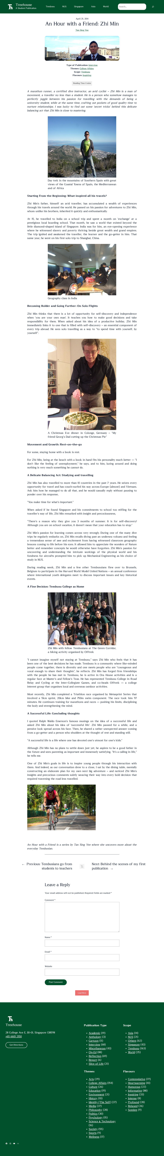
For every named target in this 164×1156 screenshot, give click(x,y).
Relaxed (133, 1106)
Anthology (95, 1037)
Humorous (134, 1087)
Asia (130, 1033)
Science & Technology (102, 1121)
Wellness (94, 1136)
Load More (82, 993)
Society (93, 1129)
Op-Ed (93, 1052)
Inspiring (87, 75)
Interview (93, 65)
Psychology (96, 1117)
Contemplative (136, 1079)
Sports (93, 1133)
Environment (96, 1094)
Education (95, 1090)
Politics (93, 1113)
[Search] (152, 6)
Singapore (134, 1044)
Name (48, 937)
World (131, 1052)
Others (132, 1040)
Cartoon (94, 1040)
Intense (132, 1098)
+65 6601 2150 (14, 1036)
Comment (50, 900)
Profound (133, 1102)
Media (92, 1106)
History (93, 1098)
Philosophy (95, 1110)
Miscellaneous (97, 1048)
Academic (94, 1033)
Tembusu (85, 72)
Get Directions (16, 1045)
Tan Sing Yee (82, 30)
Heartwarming (136, 1083)
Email (48, 952)
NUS (130, 1037)
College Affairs (87, 69)
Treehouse (14, 1025)
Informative (135, 1090)
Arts (91, 1079)
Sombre (132, 1110)
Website (48, 966)
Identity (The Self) (100, 1102)
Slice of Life (96, 1063)
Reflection (95, 1056)
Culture (93, 1087)
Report (93, 1060)
